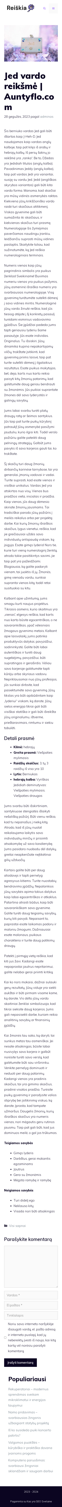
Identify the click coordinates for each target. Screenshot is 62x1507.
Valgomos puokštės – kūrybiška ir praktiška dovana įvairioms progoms (30, 1447)
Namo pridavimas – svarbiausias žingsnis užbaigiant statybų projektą (28, 1417)
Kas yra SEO (34, 1501)
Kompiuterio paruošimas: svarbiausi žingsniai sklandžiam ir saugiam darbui (30, 1465)
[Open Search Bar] (44, 8)
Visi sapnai (17, 1226)
